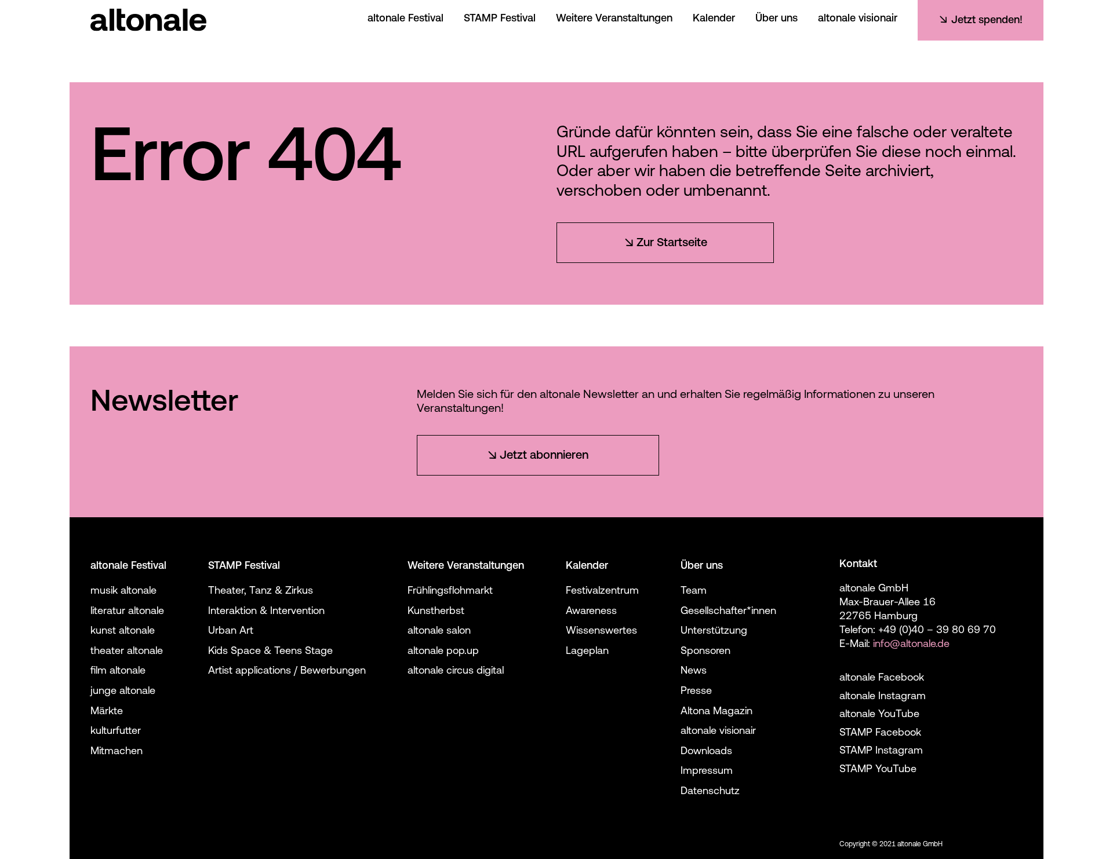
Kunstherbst (436, 611)
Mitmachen (116, 752)
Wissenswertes (601, 631)
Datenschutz (710, 792)
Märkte (106, 712)
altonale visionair (857, 19)
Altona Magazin (716, 712)
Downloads (706, 752)
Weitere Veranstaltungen (614, 19)
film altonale (118, 671)
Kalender (714, 19)
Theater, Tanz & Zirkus (260, 591)
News (694, 671)
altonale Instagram (882, 697)
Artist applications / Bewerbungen (287, 671)
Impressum (707, 771)
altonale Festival (405, 19)
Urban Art (230, 631)
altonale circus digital (456, 671)
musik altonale (123, 591)
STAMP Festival (500, 19)
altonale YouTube (879, 715)
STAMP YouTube (877, 770)
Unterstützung (714, 631)
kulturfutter (115, 731)
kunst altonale (122, 631)
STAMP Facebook (880, 733)
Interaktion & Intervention (266, 611)
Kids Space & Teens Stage (270, 651)
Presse (696, 691)
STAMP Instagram (881, 751)
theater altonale (126, 651)
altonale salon (439, 631)
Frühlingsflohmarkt (450, 591)
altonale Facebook (881, 678)
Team (694, 591)
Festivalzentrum (602, 591)
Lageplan (587, 651)
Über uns (776, 19)
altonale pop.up (443, 651)
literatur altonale (127, 611)
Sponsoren (705, 651)
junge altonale (122, 691)
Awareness (591, 611)
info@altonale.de (911, 644)
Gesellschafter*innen (728, 611)
